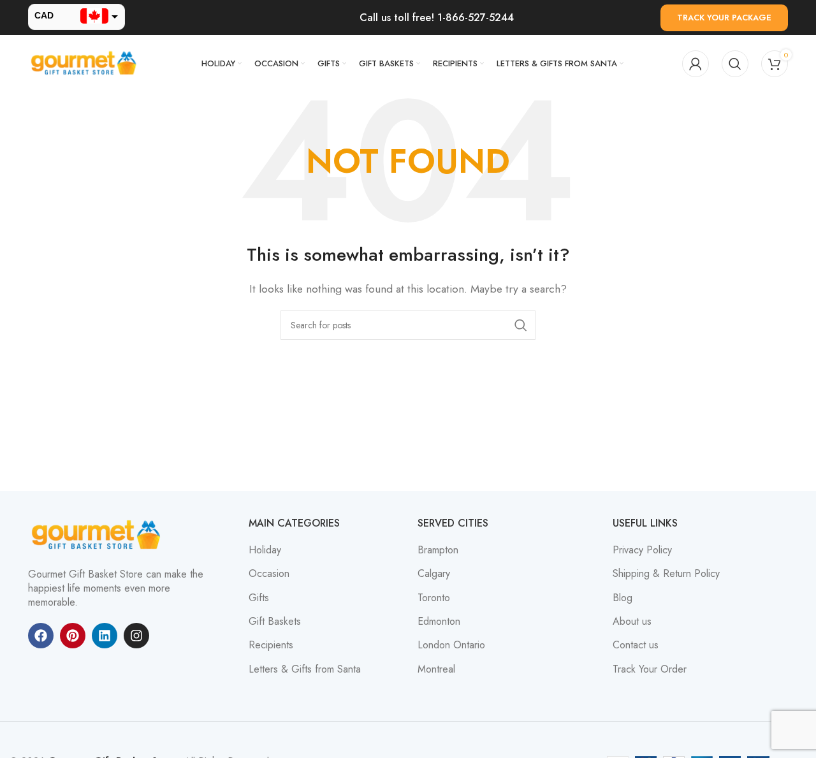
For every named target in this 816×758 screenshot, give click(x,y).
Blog (622, 598)
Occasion (269, 574)
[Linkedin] (104, 635)
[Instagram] (136, 635)
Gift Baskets (275, 622)
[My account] (695, 64)
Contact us (636, 645)
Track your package (724, 17)
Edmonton (439, 622)
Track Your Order (650, 669)
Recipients (271, 645)
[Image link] (98, 534)
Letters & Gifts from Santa (305, 669)
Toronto (434, 598)
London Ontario (451, 645)
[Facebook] (41, 635)
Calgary (434, 574)
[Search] (735, 64)
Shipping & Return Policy (666, 574)
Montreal (436, 669)
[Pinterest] (72, 635)
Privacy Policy (642, 550)
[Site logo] (85, 62)
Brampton (438, 550)
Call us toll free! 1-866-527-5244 (437, 17)
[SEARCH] (521, 325)
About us (632, 622)
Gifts (259, 598)
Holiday (265, 550)
